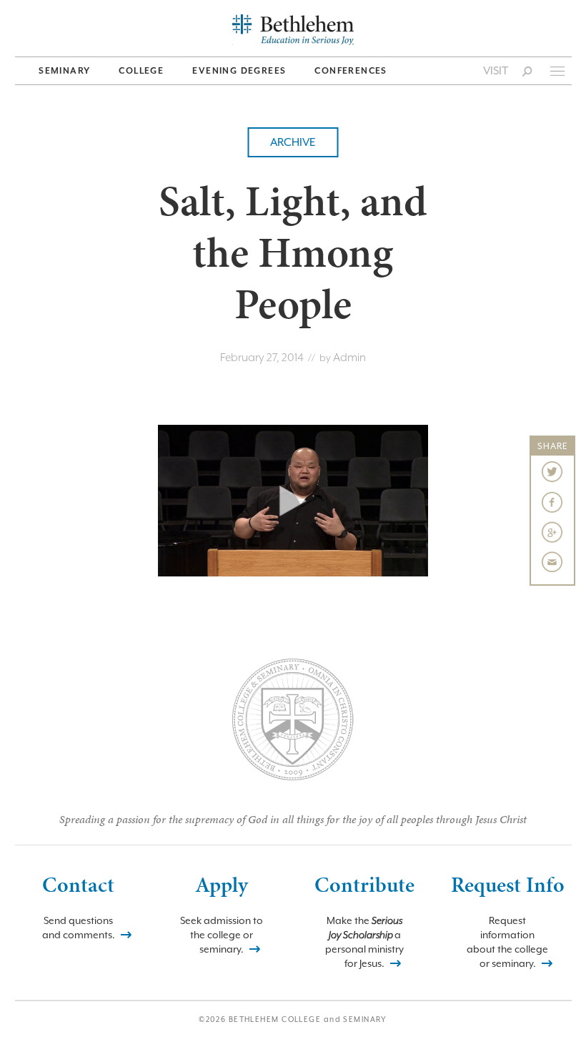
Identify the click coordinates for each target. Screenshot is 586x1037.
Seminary (64, 71)
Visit (495, 70)
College (141, 71)
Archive (292, 142)
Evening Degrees (239, 71)
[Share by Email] (552, 562)
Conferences (350, 71)
